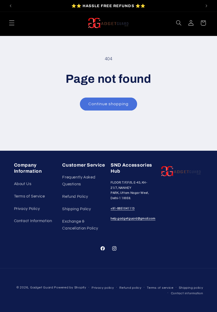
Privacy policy (103, 287)
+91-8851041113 (123, 208)
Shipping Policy (76, 209)
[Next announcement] (206, 6)
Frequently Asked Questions (78, 180)
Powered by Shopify (70, 287)
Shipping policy (191, 287)
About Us (22, 184)
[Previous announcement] (10, 6)
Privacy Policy (27, 209)
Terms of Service (29, 196)
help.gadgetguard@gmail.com (133, 218)
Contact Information (33, 221)
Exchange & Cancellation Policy (80, 224)
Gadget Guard (41, 287)
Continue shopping (108, 104)
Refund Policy (75, 197)
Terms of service (160, 287)
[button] (12, 23)
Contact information (187, 293)
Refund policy (130, 287)
